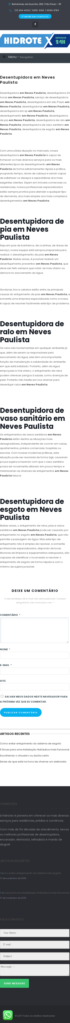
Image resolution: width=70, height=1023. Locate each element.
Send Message (14, 983)
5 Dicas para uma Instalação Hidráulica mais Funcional (34, 749)
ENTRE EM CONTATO (36, 16)
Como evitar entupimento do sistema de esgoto (30, 743)
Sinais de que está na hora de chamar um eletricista (33, 761)
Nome (5, 649)
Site (3, 681)
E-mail (6, 665)
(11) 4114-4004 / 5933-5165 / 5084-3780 (36, 10)
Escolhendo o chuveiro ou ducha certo (24, 755)
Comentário (10, 615)
